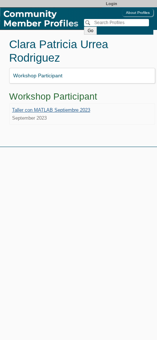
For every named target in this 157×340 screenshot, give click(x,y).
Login (111, 3)
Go (90, 30)
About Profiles (138, 13)
